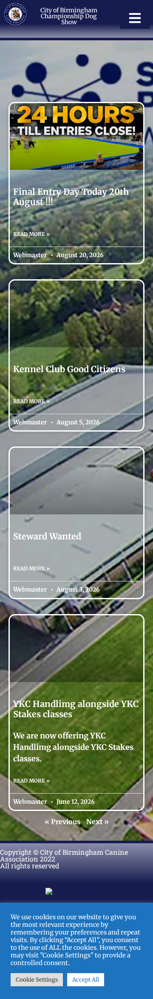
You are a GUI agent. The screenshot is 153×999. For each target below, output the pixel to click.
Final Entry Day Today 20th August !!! (71, 196)
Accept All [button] (85, 979)
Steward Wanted (47, 536)
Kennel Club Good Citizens (69, 369)
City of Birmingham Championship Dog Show (68, 16)
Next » (97, 821)
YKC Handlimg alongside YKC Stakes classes (76, 709)
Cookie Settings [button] (37, 979)
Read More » (31, 234)
